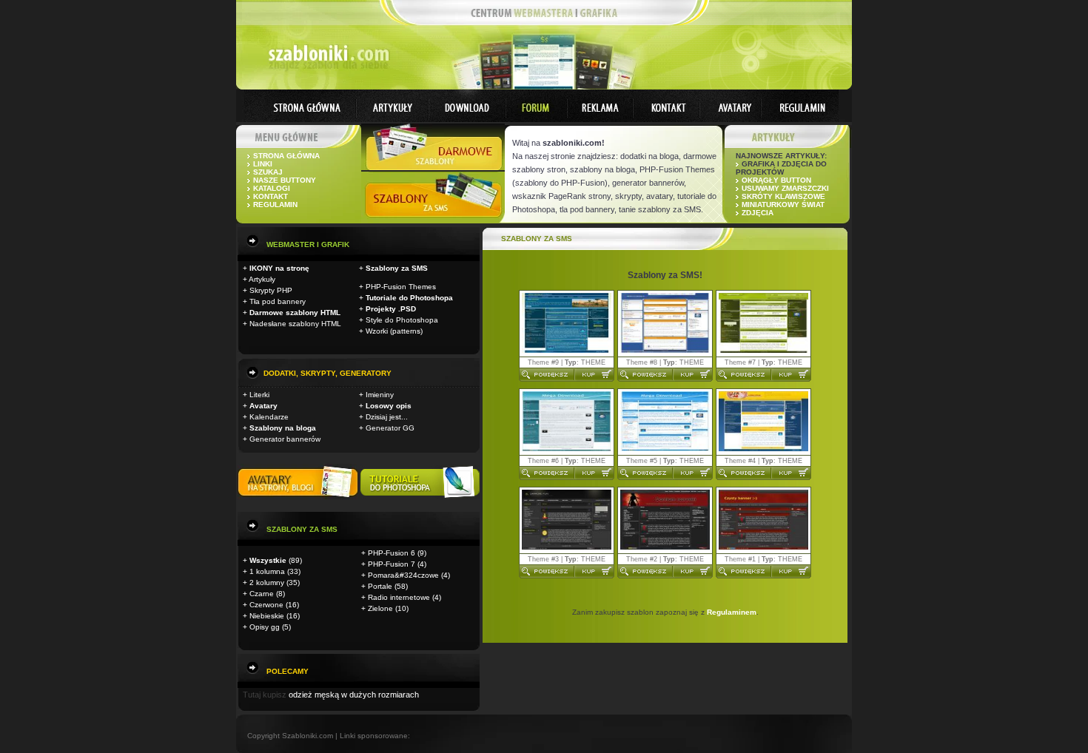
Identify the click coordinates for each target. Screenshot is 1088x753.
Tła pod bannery (277, 301)
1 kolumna (267, 571)
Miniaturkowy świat (783, 204)
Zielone (380, 608)
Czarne (261, 594)
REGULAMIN (275, 204)
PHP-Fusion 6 (391, 553)
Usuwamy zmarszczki (785, 188)
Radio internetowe (399, 597)
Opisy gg (264, 627)
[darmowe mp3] (420, 497)
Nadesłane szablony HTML (295, 324)
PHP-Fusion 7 (391, 564)
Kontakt (270, 196)
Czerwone (266, 605)
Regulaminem (731, 612)
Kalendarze (269, 417)
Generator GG (390, 428)
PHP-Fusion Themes (401, 287)
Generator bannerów (284, 439)
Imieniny (380, 395)
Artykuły (262, 279)
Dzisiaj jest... (387, 417)
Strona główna (286, 156)
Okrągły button (776, 180)
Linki (262, 164)
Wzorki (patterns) (394, 331)
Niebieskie (266, 616)
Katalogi (271, 188)
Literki (259, 395)
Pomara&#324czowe (403, 575)
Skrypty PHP (270, 290)
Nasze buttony (284, 180)
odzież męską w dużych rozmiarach (354, 694)
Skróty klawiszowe (783, 196)
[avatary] (299, 497)
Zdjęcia (757, 213)
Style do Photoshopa (402, 320)
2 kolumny (266, 582)
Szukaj (268, 172)
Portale (380, 586)
